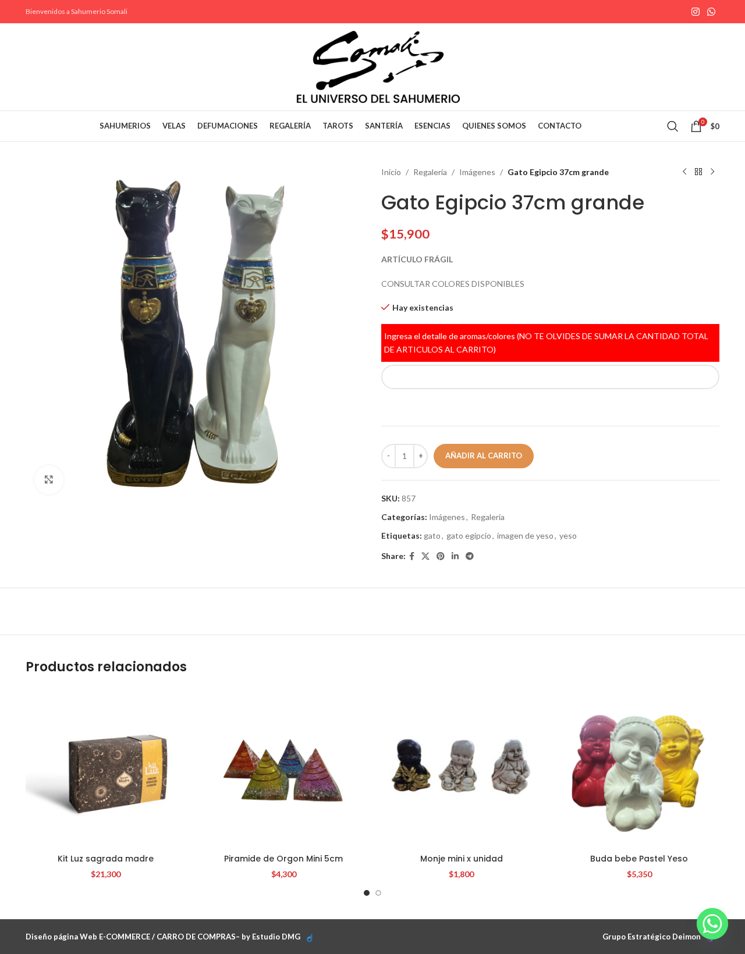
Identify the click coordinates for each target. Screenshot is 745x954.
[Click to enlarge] (48, 479)
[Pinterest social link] (440, 556)
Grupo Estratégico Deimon (651, 936)
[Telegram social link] (469, 556)
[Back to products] (698, 172)
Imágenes (477, 172)
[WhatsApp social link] (711, 11)
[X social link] (425, 556)
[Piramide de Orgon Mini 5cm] (284, 768)
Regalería (430, 172)
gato (432, 535)
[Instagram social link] (695, 11)
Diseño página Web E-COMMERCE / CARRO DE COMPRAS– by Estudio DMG (163, 936)
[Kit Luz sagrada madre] (106, 768)
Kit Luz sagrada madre (106, 858)
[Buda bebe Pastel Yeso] (639, 768)
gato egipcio (468, 535)
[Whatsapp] (712, 923)
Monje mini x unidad (461, 858)
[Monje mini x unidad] (461, 768)
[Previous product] (684, 172)
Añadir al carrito (483, 455)
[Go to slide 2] (378, 893)
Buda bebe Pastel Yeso (639, 858)
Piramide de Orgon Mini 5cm (283, 858)
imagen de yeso (525, 535)
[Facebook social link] (412, 556)
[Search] (672, 126)
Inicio (391, 172)
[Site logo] (378, 66)
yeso (568, 535)
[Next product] (712, 172)
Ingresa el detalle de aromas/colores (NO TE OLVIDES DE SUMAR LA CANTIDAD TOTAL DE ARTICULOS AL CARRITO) (546, 342)
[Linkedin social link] (455, 556)
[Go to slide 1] (367, 893)
